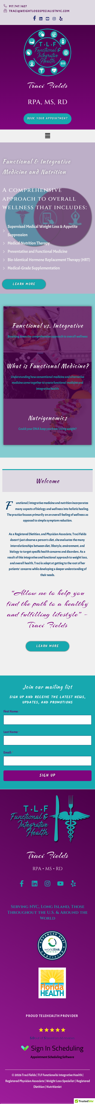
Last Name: (11, 732)
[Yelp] (61, 17)
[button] (47, 136)
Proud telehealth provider (52, 1016)
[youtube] (48, 17)
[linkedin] (41, 17)
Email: (8, 752)
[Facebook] (34, 17)
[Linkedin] (35, 883)
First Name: (11, 711)
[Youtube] (60, 883)
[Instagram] (54, 17)
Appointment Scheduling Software (52, 1057)
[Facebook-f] (22, 883)
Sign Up (47, 775)
